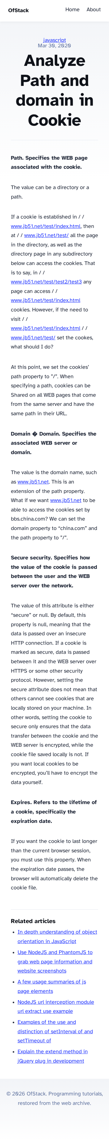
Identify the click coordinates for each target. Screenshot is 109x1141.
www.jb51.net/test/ (46, 236)
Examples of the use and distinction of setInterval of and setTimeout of (55, 1032)
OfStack (18, 11)
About (94, 10)
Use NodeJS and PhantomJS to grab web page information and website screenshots (55, 962)
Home (72, 10)
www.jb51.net (33, 482)
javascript (54, 40)
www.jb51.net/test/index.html (46, 226)
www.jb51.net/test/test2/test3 (46, 282)
